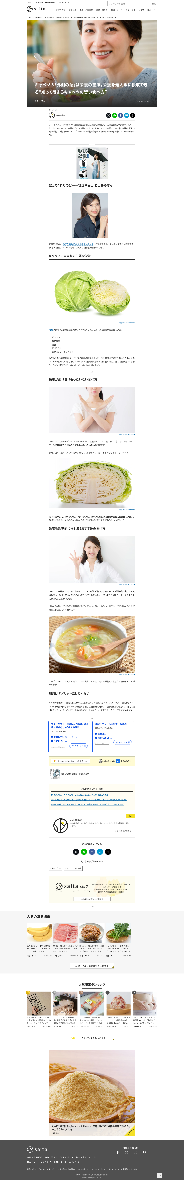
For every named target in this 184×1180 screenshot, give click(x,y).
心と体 (141, 9)
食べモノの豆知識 (74, 868)
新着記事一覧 (60, 1161)
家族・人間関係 (86, 9)
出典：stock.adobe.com (127, 323)
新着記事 (72, 9)
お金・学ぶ (130, 9)
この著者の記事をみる (124, 831)
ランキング (61, 9)
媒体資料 (134, 1169)
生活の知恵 (56, 868)
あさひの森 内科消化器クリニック (78, 243)
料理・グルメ (117, 9)
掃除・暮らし (102, 9)
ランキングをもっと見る (93, 1037)
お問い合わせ (31, 1169)
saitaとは (74, 1161)
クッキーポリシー (115, 1169)
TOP (29, 17)
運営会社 (126, 1169)
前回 (51, 329)
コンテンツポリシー (82, 1169)
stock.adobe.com (143, 101)
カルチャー (152, 9)
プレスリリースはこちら (46, 1169)
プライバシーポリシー (99, 1169)
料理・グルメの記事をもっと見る (92, 965)
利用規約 (71, 1169)
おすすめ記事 (61, 1169)
